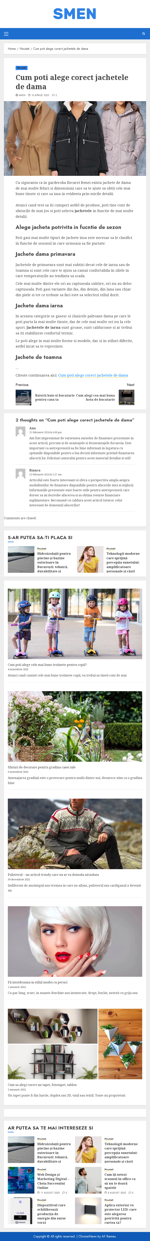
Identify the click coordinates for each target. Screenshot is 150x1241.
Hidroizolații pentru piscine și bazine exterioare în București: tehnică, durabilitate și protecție (54, 564)
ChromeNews (88, 1236)
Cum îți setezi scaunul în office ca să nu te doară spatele (120, 1181)
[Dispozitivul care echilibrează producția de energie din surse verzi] (21, 1210)
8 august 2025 (117, 1193)
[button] (6, 33)
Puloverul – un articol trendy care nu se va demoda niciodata (53, 874)
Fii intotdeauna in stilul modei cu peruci (37, 982)
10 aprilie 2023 (40, 95)
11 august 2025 (50, 1193)
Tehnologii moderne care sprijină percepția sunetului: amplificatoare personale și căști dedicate (123, 564)
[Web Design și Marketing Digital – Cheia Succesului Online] (21, 1180)
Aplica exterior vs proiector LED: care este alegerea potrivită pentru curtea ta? (120, 1214)
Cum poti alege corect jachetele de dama (93, 375)
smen (22, 95)
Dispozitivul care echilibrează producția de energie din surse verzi (51, 1214)
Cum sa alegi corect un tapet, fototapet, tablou (42, 1085)
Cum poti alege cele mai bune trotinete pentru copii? (47, 665)
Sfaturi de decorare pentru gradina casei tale (42, 767)
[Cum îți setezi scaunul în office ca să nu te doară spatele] (88, 1180)
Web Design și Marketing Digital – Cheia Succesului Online (53, 1181)
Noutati (21, 68)
